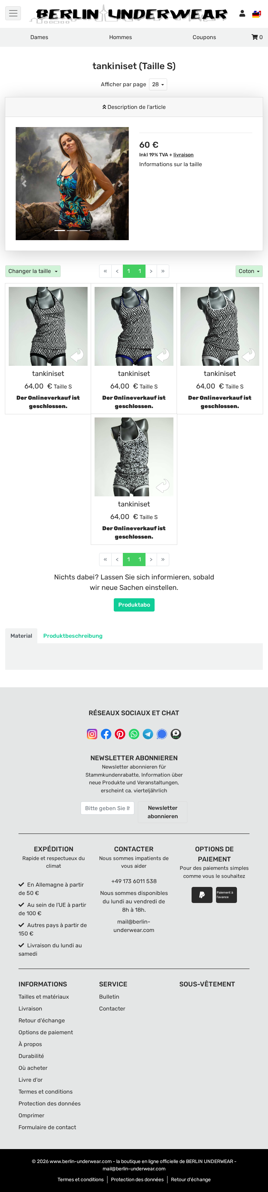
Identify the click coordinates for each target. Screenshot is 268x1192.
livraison (183, 155)
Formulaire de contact (47, 1127)
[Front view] (48, 326)
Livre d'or (30, 1079)
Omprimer (31, 1115)
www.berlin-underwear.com (81, 1161)
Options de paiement (45, 1032)
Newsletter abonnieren (163, 812)
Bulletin (109, 996)
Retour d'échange (41, 1020)
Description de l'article (136, 107)
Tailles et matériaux (43, 996)
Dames (39, 37)
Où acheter (32, 1068)
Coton (246, 271)
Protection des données (49, 1103)
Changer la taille (30, 271)
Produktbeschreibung (73, 635)
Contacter (112, 1008)
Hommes (120, 37)
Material (21, 635)
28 (155, 84)
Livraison (30, 1008)
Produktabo (134, 604)
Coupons (204, 37)
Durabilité (31, 1056)
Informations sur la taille (170, 164)
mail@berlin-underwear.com (134, 1169)
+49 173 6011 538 (134, 881)
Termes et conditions (45, 1091)
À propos (30, 1044)
